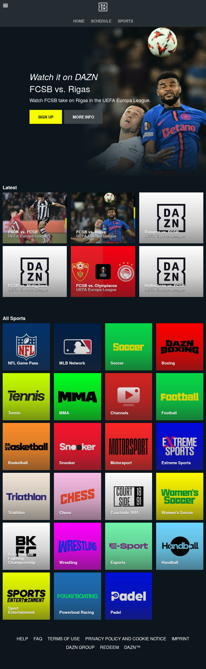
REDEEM (109, 647)
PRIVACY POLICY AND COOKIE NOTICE (125, 638)
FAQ (38, 638)
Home (78, 21)
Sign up (45, 117)
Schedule (101, 21)
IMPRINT (180, 638)
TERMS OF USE (63, 638)
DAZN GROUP (80, 647)
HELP (22, 638)
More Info (83, 117)
